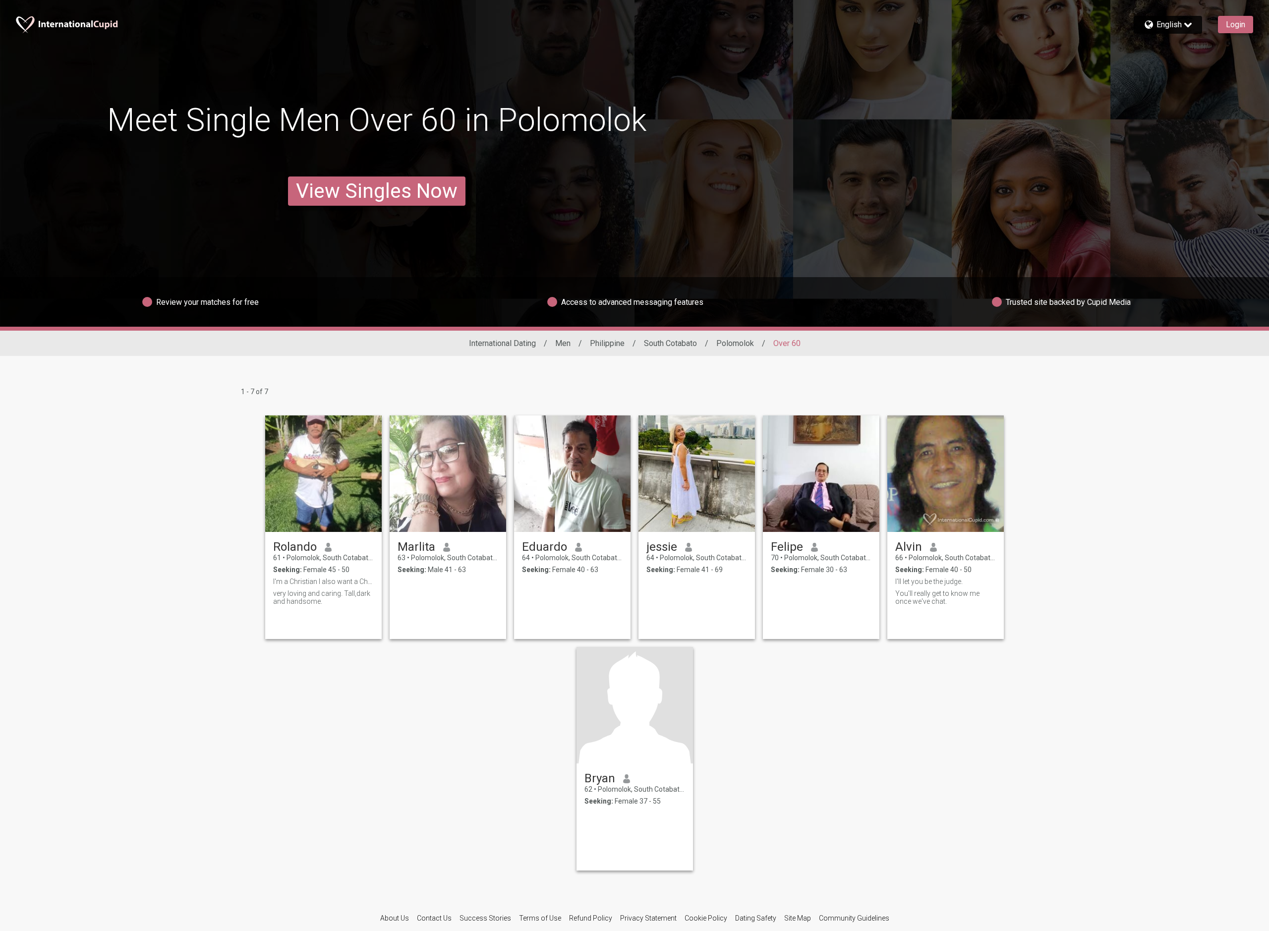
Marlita (416, 547)
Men (563, 343)
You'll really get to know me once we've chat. (937, 597)
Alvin (908, 547)
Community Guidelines (854, 918)
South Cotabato (670, 343)
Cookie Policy (706, 918)
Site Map (797, 918)
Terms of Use (540, 918)
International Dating (502, 343)
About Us (394, 918)
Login (1235, 24)
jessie (661, 547)
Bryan (599, 778)
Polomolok (735, 343)
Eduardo (544, 547)
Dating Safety (755, 918)
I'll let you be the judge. (929, 581)
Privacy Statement (648, 918)
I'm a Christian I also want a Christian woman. (323, 581)
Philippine (607, 343)
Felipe (787, 547)
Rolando (295, 547)
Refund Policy (590, 918)
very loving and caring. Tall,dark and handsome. (321, 597)
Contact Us (434, 918)
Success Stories (485, 918)
